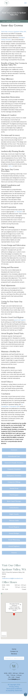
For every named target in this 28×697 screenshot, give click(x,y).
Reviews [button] (14, 654)
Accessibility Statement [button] (14, 690)
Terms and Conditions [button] (14, 688)
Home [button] (3, 21)
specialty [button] (8, 21)
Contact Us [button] (14, 651)
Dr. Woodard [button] (18, 211)
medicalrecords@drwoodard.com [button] (12, 578)
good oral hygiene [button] (20, 320)
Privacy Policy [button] (14, 686)
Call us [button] (10, 166)
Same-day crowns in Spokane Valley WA (13, 31)
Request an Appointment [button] (14, 658)
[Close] (20, 604)
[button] (6, 2)
